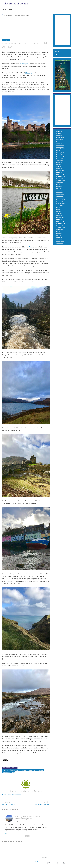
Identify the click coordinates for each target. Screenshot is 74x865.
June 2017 (59, 209)
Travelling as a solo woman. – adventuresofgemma (26, 817)
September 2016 (60, 227)
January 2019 (59, 172)
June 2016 (59, 233)
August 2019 (59, 160)
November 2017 (60, 200)
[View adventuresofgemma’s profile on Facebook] (56, 54)
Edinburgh (28, 73)
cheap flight (24, 64)
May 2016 (58, 235)
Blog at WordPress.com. (37, 862)
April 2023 (59, 133)
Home (4, 9)
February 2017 (60, 217)
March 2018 (59, 192)
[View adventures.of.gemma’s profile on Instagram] (58, 54)
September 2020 (60, 149)
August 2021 (59, 139)
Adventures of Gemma (15, 3)
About (10, 9)
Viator (31, 247)
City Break (6, 770)
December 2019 (60, 157)
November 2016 (60, 223)
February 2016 (60, 241)
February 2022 (60, 137)
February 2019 (60, 170)
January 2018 (59, 196)
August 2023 (59, 131)
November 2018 (60, 176)
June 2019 (59, 162)
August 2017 (59, 206)
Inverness (23, 770)
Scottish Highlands (9, 772)
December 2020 (60, 145)
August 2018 (59, 182)
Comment (44, 857)
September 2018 (60, 180)
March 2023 (59, 135)
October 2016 (60, 225)
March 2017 (59, 215)
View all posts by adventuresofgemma (12, 795)
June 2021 (59, 141)
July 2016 (58, 231)
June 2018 (59, 186)
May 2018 (58, 188)
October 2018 (60, 178)
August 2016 (59, 229)
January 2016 (59, 243)
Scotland (40, 770)
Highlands (15, 770)
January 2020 (59, 155)
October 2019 (60, 158)
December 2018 (60, 174)
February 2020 (60, 153)
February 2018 (60, 194)
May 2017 (58, 211)
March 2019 (59, 168)
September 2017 (60, 204)
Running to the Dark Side (9, 803)
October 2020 (60, 147)
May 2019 (58, 164)
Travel (15, 767)
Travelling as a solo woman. (42, 803)
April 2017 (59, 213)
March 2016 (59, 239)
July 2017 (58, 207)
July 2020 (58, 151)
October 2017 (60, 202)
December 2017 (60, 198)
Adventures (7, 767)
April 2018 (59, 190)
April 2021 (59, 143)
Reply (27, 836)
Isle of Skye (32, 770)
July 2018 (58, 184)
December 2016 (60, 221)
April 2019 (59, 166)
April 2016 (59, 237)
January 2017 (59, 219)
